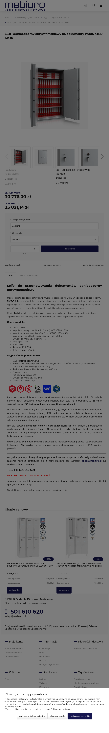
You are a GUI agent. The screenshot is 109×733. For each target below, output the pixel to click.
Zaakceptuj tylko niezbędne (32, 716)
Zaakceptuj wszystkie (80, 716)
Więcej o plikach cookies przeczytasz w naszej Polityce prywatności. (38, 709)
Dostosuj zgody (57, 716)
